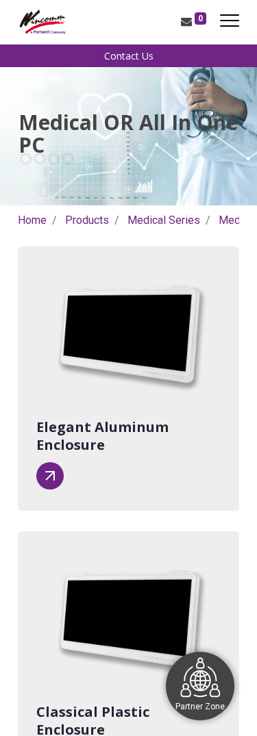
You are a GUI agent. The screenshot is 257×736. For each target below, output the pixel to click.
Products (87, 220)
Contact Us (129, 55)
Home (32, 220)
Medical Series (163, 220)
